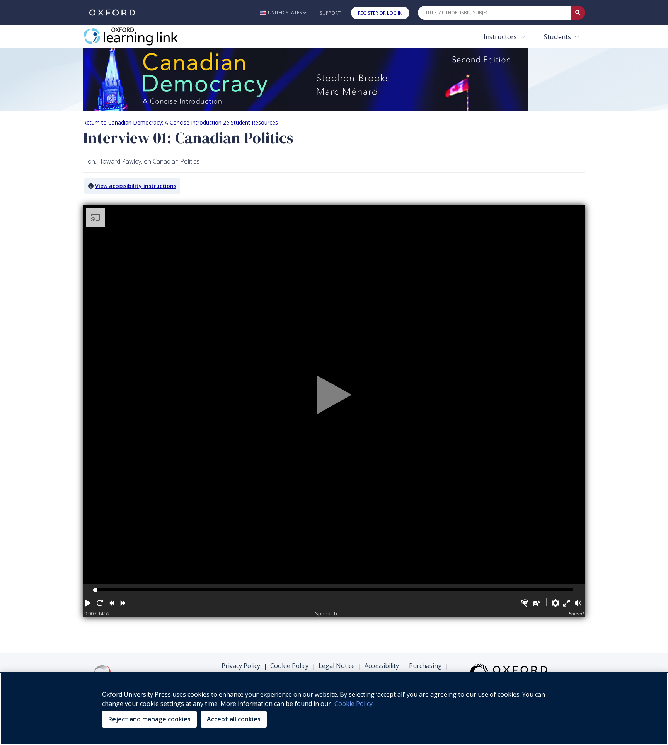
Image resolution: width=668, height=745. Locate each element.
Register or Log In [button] (380, 13)
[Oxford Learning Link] (141, 36)
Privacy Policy (241, 665)
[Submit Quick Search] (578, 13)
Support (330, 13)
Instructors (501, 36)
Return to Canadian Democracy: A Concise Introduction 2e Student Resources (180, 122)
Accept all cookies (234, 719)
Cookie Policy (289, 665)
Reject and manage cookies (149, 719)
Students (558, 36)
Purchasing (425, 665)
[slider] (95, 590)
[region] (334, 708)
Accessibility (382, 665)
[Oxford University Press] (112, 12)
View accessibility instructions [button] (135, 186)
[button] (283, 12)
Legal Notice (337, 665)
